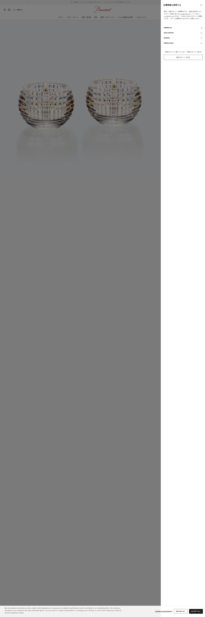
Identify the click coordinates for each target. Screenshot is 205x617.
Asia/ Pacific (169, 33)
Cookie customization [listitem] (163, 611)
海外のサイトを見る (183, 57)
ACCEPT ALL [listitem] (196, 611)
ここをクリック (185, 14)
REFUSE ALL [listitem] (180, 611)
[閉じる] (201, 5)
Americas (168, 28)
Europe (167, 38)
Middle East (169, 43)
